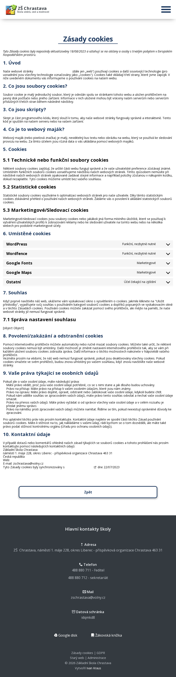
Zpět (88, 492)
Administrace (97, 658)
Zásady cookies (82, 653)
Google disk (67, 635)
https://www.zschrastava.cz (53, 71)
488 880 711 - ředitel (88, 570)
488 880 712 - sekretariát (88, 578)
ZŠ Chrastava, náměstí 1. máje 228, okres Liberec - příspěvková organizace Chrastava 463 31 (88, 550)
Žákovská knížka (108, 635)
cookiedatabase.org (79, 467)
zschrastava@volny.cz (88, 597)
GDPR (101, 653)
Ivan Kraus (93, 668)
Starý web (77, 658)
